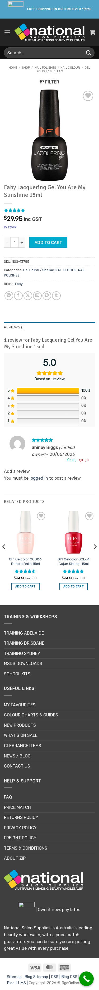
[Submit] (88, 52)
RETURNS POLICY (21, 817)
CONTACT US (17, 766)
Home (13, 67)
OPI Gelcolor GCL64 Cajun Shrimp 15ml (73, 561)
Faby (19, 284)
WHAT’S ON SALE (20, 735)
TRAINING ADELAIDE (24, 633)
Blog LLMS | (18, 983)
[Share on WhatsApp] (8, 295)
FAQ (8, 797)
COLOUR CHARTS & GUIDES (31, 714)
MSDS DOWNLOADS (23, 663)
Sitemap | (16, 977)
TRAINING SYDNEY (22, 653)
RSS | (56, 977)
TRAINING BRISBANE (24, 643)
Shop (26, 67)
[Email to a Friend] (37, 295)
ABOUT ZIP (15, 858)
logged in (39, 478)
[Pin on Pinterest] (47, 295)
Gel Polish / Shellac (38, 270)
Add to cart (48, 242)
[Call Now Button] (86, 978)
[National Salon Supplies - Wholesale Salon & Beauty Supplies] (49, 32)
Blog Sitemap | (38, 977)
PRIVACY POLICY (20, 827)
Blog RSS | (70, 977)
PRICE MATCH (17, 807)
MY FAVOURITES (19, 704)
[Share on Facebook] (18, 295)
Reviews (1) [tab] (14, 327)
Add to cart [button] (25, 586)
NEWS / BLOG (17, 756)
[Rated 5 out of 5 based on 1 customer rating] (49, 210)
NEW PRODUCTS (20, 725)
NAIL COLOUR (70, 67)
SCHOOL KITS (17, 673)
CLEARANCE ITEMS (22, 745)
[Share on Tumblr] (56, 295)
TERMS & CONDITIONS (25, 848)
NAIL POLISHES (45, 67)
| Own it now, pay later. (57, 909)
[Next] (95, 557)
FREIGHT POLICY (20, 837)
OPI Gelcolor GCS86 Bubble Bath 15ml (25, 561)
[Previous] (4, 557)
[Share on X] (27, 295)
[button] (7, 32)
